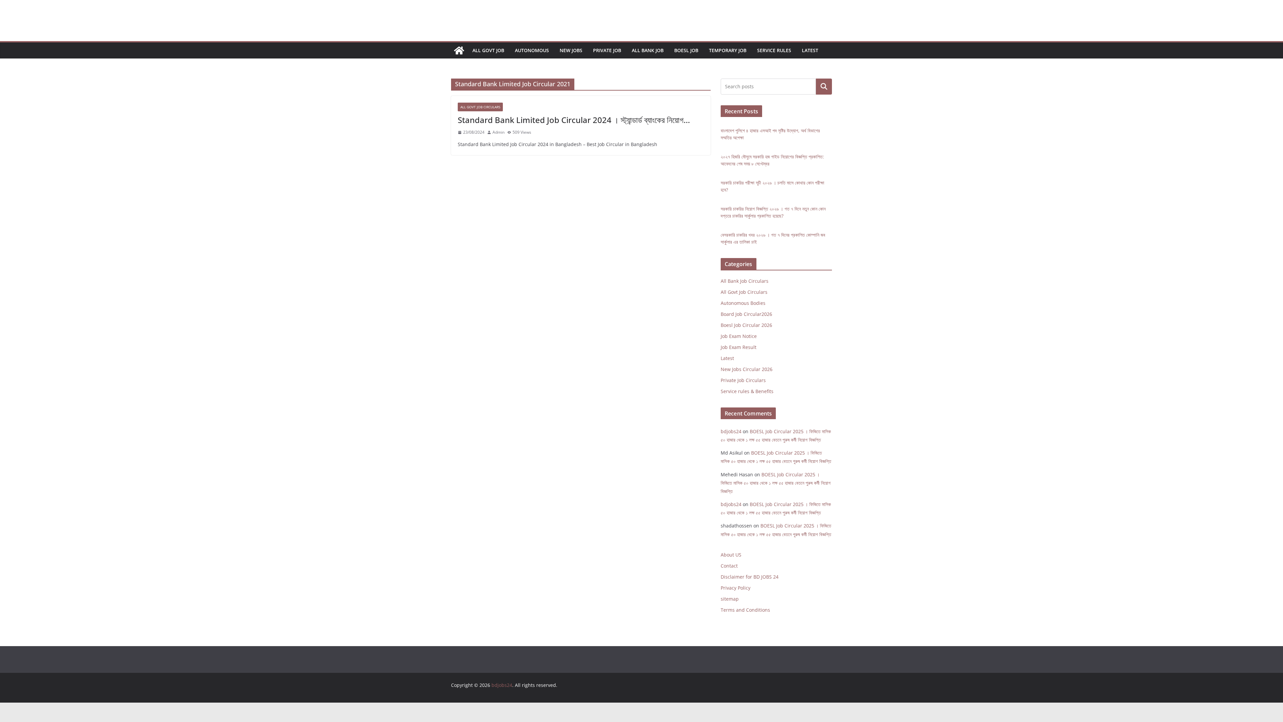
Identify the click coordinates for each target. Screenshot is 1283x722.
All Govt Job (488, 50)
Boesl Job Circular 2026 (746, 325)
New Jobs (571, 50)
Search (824, 87)
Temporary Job (727, 50)
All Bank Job (648, 50)
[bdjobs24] (459, 50)
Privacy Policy (735, 588)
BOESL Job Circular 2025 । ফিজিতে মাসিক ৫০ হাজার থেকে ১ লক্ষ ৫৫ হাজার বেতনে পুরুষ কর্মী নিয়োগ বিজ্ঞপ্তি (776, 482)
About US (731, 555)
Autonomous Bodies (743, 303)
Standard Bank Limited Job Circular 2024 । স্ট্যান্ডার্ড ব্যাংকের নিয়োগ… (574, 119)
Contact (729, 566)
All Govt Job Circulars (480, 107)
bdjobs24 (731, 431)
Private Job (607, 50)
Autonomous (532, 50)
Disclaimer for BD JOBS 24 (749, 577)
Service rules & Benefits (747, 391)
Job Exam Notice (739, 336)
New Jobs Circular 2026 (746, 369)
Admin (498, 132)
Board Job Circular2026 (746, 314)
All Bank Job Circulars (744, 281)
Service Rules (774, 50)
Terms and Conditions (745, 610)
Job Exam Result (738, 347)
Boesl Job (686, 50)
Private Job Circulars (743, 380)
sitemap (730, 599)
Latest (810, 50)
